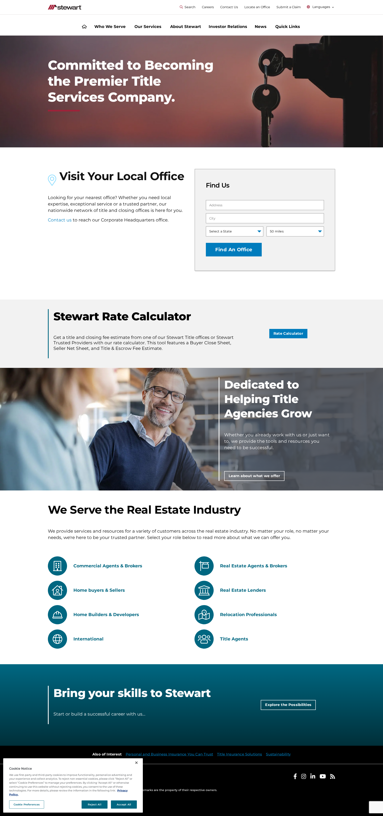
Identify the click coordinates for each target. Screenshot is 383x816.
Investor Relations (228, 26)
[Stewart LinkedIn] (312, 777)
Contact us (60, 220)
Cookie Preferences (27, 804)
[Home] (84, 27)
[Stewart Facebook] (295, 777)
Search (190, 7)
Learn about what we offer (254, 476)
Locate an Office (257, 7)
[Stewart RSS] (332, 777)
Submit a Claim (288, 7)
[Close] (136, 762)
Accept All (124, 804)
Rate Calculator (288, 333)
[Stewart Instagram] (303, 777)
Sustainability (278, 754)
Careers (208, 7)
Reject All (94, 804)
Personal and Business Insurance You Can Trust (169, 754)
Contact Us (229, 7)
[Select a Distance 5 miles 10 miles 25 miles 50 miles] (295, 231)
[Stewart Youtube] (323, 777)
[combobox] (265, 205)
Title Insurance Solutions (239, 754)
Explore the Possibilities (288, 705)
